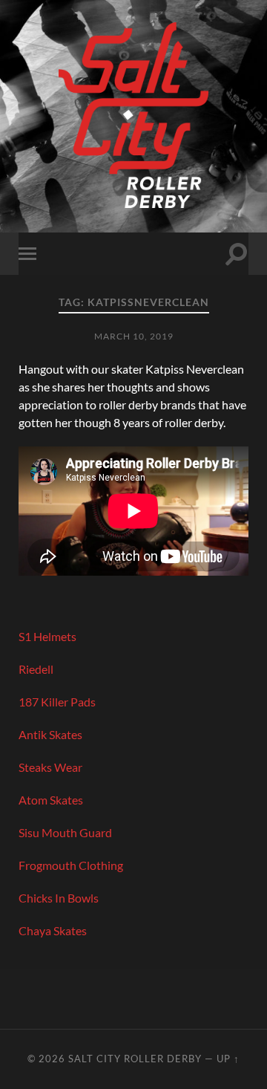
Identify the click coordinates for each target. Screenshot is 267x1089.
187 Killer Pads (58, 702)
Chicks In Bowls (59, 898)
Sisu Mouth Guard (65, 832)
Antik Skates (50, 734)
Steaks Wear (50, 767)
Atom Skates (51, 800)
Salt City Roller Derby (135, 1058)
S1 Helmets (47, 636)
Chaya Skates (53, 930)
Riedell (36, 669)
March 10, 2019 (134, 336)
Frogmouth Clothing (71, 865)
